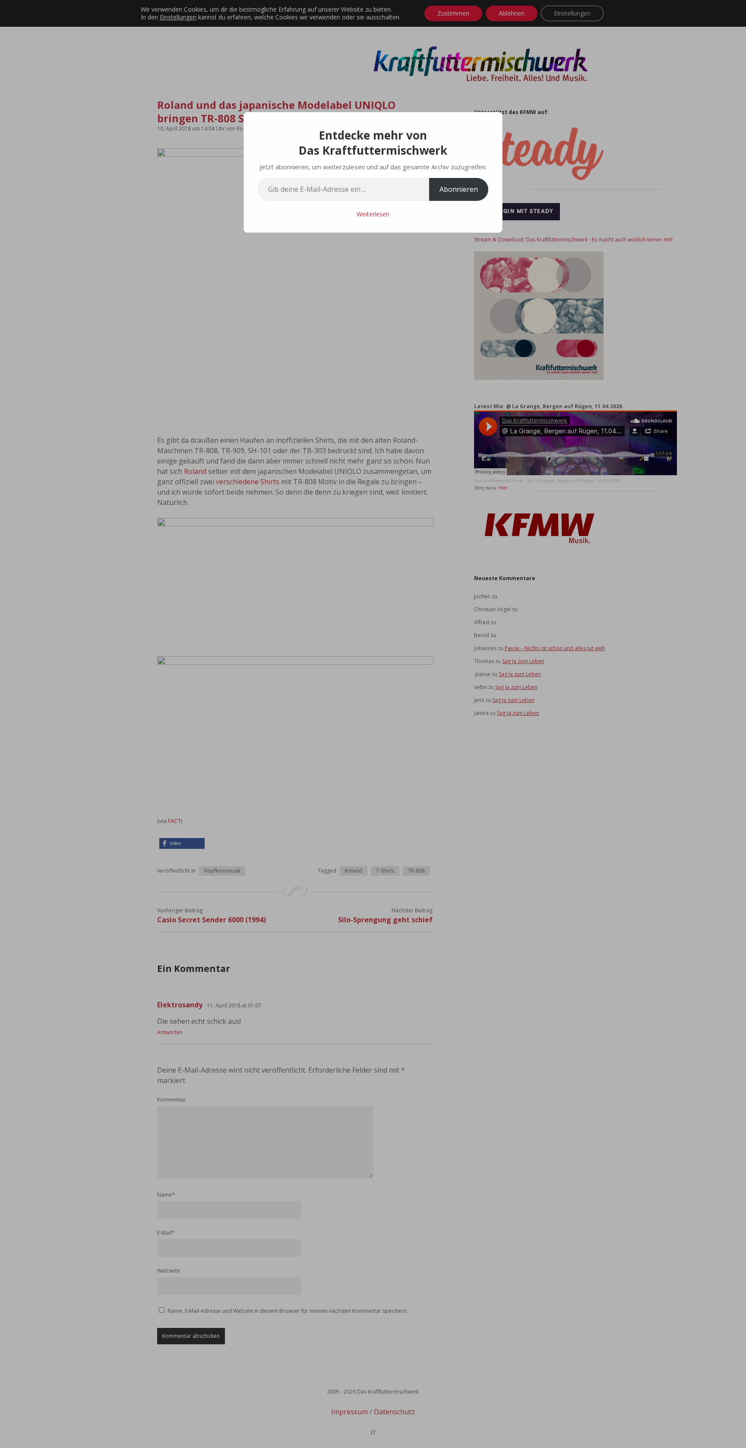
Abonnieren (458, 189)
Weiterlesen (373, 214)
